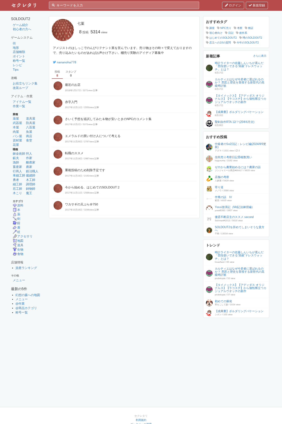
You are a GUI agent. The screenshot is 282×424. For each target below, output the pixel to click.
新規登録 (258, 5)
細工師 (17, 184)
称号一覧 (19, 60)
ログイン (234, 5)
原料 (20, 205)
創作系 (243, 32)
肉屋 (16, 131)
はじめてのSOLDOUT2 (223, 37)
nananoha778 (66, 62)
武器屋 (17, 123)
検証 (250, 28)
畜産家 (17, 167)
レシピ (17, 65)
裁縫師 (30, 175)
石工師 (17, 188)
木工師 (30, 180)
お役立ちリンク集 (25, 83)
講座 (212, 28)
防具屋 (30, 123)
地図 (20, 240)
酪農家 (30, 162)
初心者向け (216, 32)
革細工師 (19, 175)
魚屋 (29, 131)
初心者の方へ (22, 29)
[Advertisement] (236, 348)
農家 (29, 167)
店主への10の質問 (220, 42)
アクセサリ (25, 236)
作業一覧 (19, 106)
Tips (16, 69)
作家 (29, 158)
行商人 (17, 171)
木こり (17, 193)
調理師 (30, 184)
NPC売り (225, 28)
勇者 (16, 180)
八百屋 (30, 127)
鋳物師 (30, 188)
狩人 (29, 153)
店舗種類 (19, 52)
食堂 (29, 140)
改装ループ (20, 88)
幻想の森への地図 (27, 295)
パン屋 (17, 136)
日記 (231, 32)
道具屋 (30, 118)
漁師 (16, 162)
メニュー (19, 280)
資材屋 (17, 140)
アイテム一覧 (22, 101)
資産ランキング (26, 268)
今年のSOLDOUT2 (247, 42)
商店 (29, 136)
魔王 (29, 193)
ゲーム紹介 (20, 25)
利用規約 (141, 420)
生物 (20, 249)
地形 (16, 47)
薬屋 (16, 118)
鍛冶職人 (32, 171)
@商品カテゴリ (26, 308)
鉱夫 (16, 158)
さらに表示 (259, 55)
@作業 (20, 303)
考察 (239, 28)
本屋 (16, 127)
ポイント (19, 56)
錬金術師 (19, 153)
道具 (20, 245)
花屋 (16, 144)
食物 (20, 254)
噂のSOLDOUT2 (252, 37)
